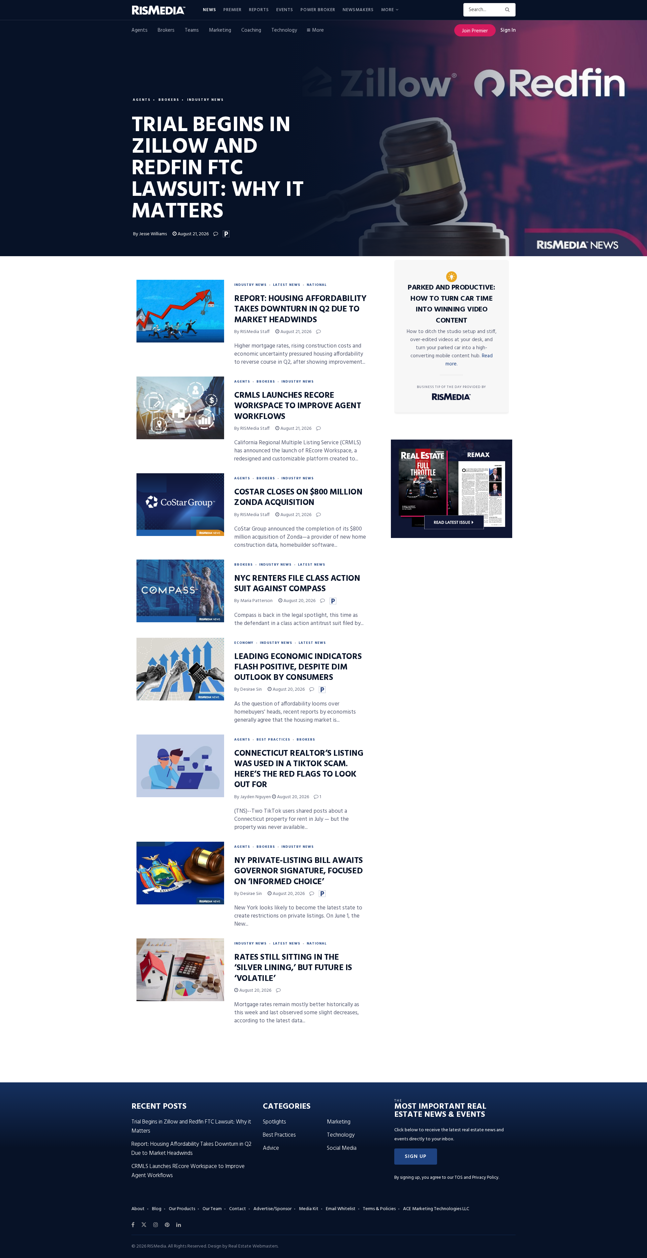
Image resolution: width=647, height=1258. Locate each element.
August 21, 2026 (193, 234)
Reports (259, 9)
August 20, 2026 (298, 601)
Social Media (342, 1148)
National (317, 285)
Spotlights (274, 1122)
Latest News (286, 285)
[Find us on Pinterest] (167, 1225)
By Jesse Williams (150, 234)
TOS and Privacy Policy (476, 1177)
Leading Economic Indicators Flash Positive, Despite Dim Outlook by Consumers (298, 667)
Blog (156, 1209)
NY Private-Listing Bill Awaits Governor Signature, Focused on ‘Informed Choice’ (298, 871)
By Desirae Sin (248, 689)
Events (284, 9)
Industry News (205, 99)
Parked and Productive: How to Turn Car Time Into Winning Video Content (451, 304)
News (209, 9)
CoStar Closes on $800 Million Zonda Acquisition (298, 498)
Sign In (508, 30)
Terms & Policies (379, 1209)
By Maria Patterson (253, 601)
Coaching (251, 30)
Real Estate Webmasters (253, 1246)
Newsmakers (358, 9)
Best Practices (273, 739)
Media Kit (308, 1209)
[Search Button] (509, 10)
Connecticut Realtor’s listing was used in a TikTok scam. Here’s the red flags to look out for (298, 769)
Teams (192, 30)
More (387, 9)
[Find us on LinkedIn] (178, 1225)
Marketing (220, 30)
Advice (271, 1148)
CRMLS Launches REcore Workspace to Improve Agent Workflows (297, 406)
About (138, 1209)
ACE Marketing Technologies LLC (436, 1209)
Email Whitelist (341, 1209)
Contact (237, 1209)
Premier (232, 9)
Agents (139, 30)
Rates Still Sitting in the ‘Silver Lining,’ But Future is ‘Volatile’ (293, 968)
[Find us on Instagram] (155, 1225)
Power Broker (318, 9)
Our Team (212, 1209)
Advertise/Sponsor (272, 1209)
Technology (284, 30)
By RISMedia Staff (252, 332)
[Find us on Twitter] (144, 1225)
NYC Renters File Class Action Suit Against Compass (297, 584)
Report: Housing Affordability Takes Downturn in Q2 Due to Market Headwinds (300, 309)
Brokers (166, 30)
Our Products (182, 1209)
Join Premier (475, 31)
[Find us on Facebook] (132, 1225)
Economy (243, 643)
